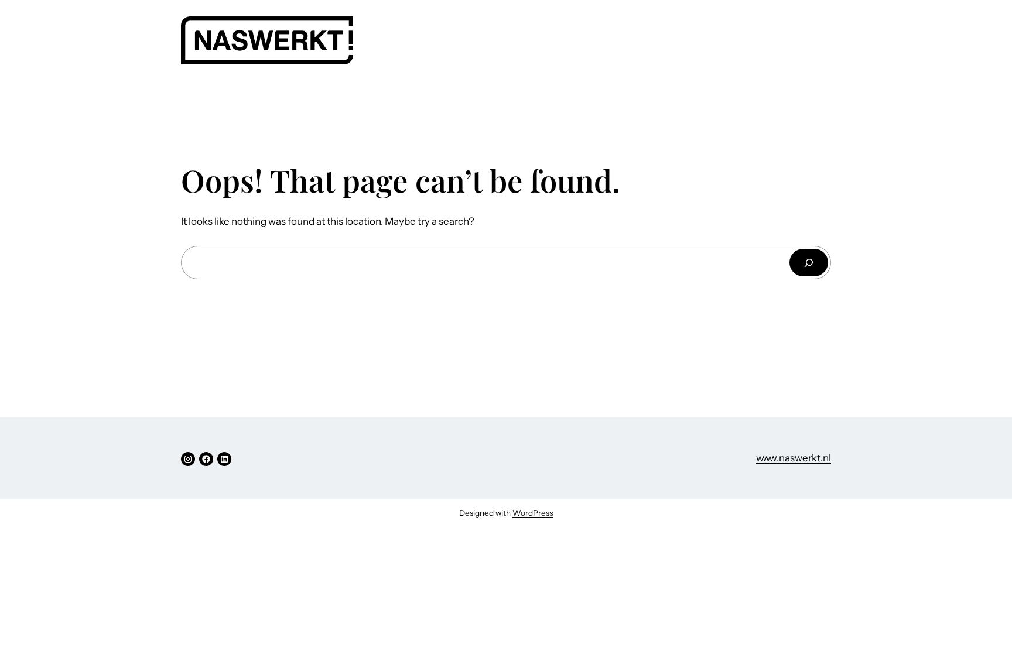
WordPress (532, 513)
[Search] (808, 262)
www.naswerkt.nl (793, 458)
